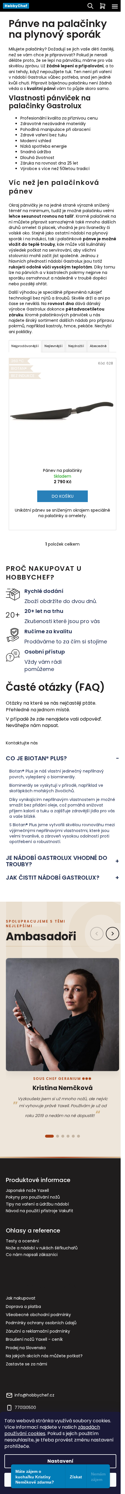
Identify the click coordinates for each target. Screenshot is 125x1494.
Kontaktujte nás (22, 743)
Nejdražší (76, 346)
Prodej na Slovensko (26, 1348)
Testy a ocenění (22, 1241)
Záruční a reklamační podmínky (38, 1331)
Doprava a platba (23, 1306)
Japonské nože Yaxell (27, 1190)
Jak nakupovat (20, 1298)
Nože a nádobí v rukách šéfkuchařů (42, 1248)
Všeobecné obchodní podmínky (38, 1315)
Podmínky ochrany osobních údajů (41, 1323)
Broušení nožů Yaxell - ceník (34, 1339)
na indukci (35, 239)
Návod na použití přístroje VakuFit (39, 1211)
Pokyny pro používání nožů (33, 1197)
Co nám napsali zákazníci (32, 1254)
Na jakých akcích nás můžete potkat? (44, 1356)
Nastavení (60, 1461)
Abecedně (98, 346)
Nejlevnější (53, 346)
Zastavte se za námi (26, 1364)
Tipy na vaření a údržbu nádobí (37, 1204)
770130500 (25, 1407)
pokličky (24, 332)
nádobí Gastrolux (29, 77)
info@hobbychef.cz (34, 1395)
